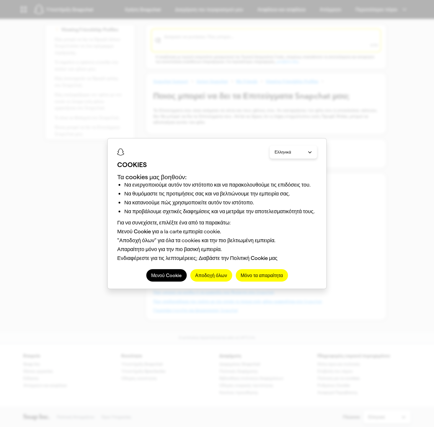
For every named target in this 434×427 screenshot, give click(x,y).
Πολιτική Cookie (249, 258)
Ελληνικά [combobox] (283, 152)
